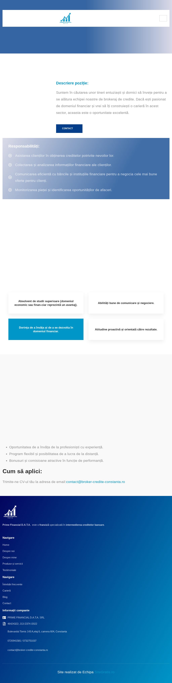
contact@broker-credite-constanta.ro (95, 482)
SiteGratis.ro (105, 672)
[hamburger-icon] (163, 18)
